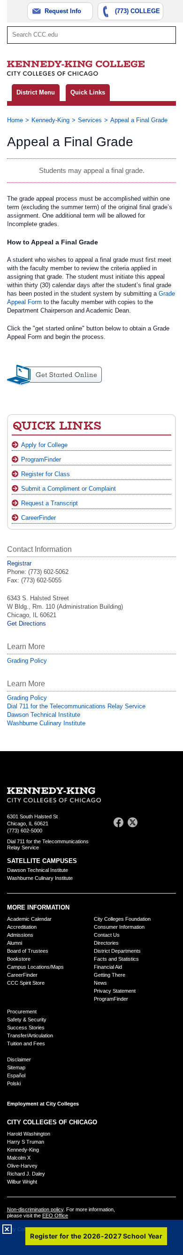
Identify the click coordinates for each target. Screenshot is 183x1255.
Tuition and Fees (26, 1043)
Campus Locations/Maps (35, 967)
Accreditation (22, 927)
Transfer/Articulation (30, 1035)
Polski (14, 1083)
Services (90, 120)
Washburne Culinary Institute (46, 723)
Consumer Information (119, 927)
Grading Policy (27, 660)
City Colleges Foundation (122, 919)
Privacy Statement (115, 991)
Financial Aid (108, 967)
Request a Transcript (49, 503)
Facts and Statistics (116, 959)
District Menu (35, 92)
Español (16, 1075)
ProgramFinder (41, 459)
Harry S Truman (25, 1142)
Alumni (14, 943)
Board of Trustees (27, 951)
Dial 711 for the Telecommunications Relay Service (76, 706)
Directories (106, 943)
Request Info (63, 11)
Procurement (22, 1011)
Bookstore (18, 959)
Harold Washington (28, 1134)
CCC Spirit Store (26, 983)
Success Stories (26, 1027)
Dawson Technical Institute (43, 714)
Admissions (20, 935)
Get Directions (26, 623)
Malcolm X (18, 1158)
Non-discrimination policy (35, 1209)
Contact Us (107, 935)
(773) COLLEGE (137, 11)
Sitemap (16, 1067)
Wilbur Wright (22, 1181)
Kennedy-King (50, 120)
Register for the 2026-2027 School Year (96, 1236)
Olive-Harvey (22, 1166)
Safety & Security (26, 1019)
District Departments (117, 951)
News (100, 983)
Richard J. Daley (26, 1174)
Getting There (109, 975)
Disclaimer (19, 1059)
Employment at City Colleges (43, 1103)
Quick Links (87, 92)
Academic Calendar (29, 919)
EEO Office (55, 1215)
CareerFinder (38, 517)
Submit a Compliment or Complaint (68, 488)
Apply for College (44, 444)
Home (15, 120)
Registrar (19, 563)
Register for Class (45, 474)
